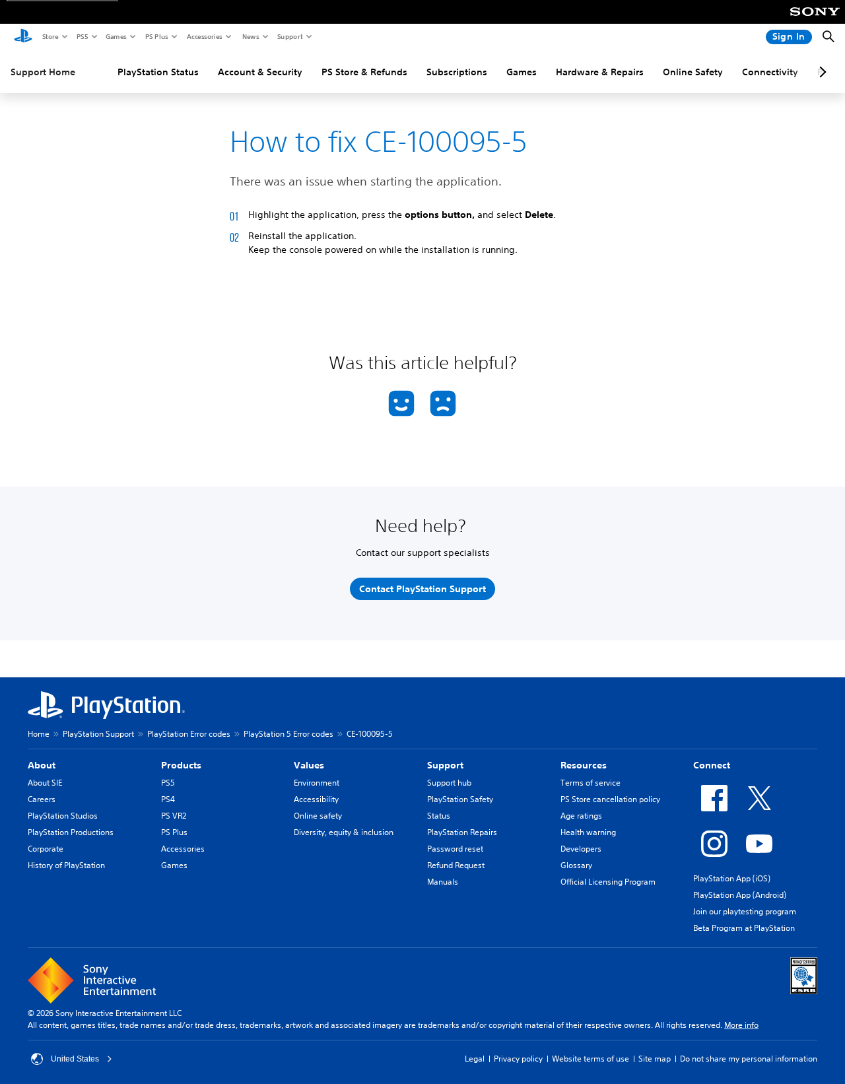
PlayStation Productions (71, 832)
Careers (41, 799)
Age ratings (581, 815)
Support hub (449, 782)
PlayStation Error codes (188, 733)
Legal (475, 1058)
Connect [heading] (711, 765)
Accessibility (316, 799)
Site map (654, 1058)
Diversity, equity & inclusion (343, 832)
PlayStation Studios (63, 815)
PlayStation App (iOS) (731, 878)
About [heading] (41, 765)
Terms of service (590, 782)
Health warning (588, 832)
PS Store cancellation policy (610, 799)
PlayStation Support (98, 733)
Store (50, 36)
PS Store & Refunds (364, 72)
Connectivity (770, 72)
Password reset (455, 848)
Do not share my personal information (748, 1058)
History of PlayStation (66, 865)
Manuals (442, 881)
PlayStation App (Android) (739, 894)
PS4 (168, 799)
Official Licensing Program (608, 881)
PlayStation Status (158, 72)
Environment (316, 782)
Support (289, 36)
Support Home (43, 72)
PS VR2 (173, 815)
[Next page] (820, 72)
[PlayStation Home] (23, 37)
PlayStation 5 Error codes (288, 733)
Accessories (204, 36)
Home (39, 733)
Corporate (45, 848)
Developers (580, 848)
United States (75, 1059)
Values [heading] (309, 765)
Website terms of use (590, 1058)
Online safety (318, 815)
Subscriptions (456, 72)
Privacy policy (518, 1058)
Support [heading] (445, 765)
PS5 (81, 36)
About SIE (45, 782)
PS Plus (156, 36)
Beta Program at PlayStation (744, 927)
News (250, 36)
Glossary (576, 865)
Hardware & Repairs (600, 72)
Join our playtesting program (744, 911)
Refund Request (456, 865)
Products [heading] (181, 765)
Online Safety (693, 72)
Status (438, 815)
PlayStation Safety (460, 799)
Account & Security (260, 72)
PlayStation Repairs (462, 832)
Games (115, 36)
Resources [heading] (583, 765)
